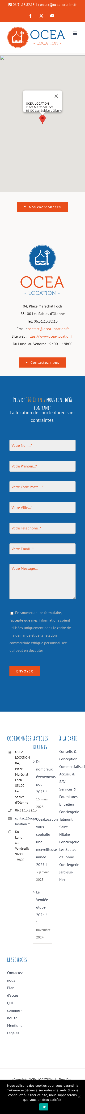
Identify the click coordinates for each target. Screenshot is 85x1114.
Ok (44, 1107)
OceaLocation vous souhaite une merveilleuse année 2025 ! (43, 842)
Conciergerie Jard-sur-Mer (68, 872)
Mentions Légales (14, 1029)
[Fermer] (56, 96)
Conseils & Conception (68, 755)
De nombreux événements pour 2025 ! (43, 776)
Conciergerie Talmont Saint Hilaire (68, 823)
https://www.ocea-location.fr (50, 336)
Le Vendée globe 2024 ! (42, 903)
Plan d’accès (12, 991)
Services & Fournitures (68, 793)
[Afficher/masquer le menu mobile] (75, 33)
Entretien (66, 804)
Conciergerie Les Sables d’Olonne (68, 849)
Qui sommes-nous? (14, 1010)
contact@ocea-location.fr (57, 4)
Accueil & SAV (67, 778)
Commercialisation (68, 766)
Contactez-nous (15, 976)
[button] (42, 119)
